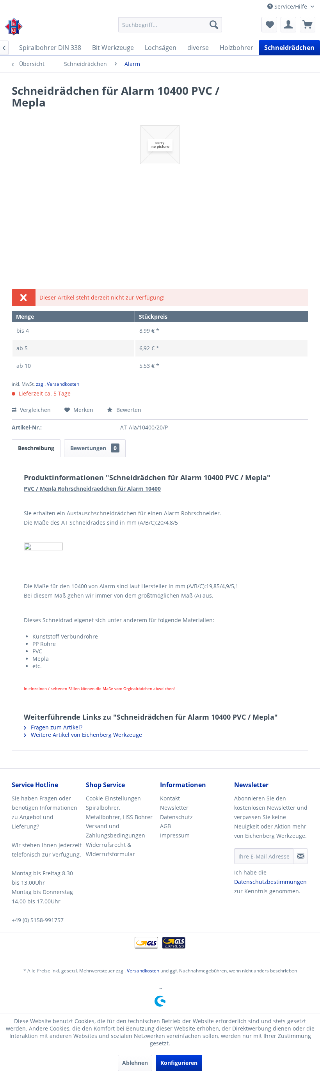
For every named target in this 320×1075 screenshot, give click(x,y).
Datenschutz (176, 817)
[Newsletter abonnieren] (300, 856)
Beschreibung (36, 448)
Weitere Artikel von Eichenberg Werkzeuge (85, 734)
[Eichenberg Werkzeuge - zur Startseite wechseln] (13, 26)
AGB (165, 826)
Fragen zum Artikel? (55, 727)
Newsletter (174, 807)
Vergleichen (34, 409)
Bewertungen (93, 448)
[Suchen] (214, 24)
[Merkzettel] (269, 24)
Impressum (175, 835)
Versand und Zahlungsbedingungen (115, 830)
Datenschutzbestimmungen (270, 881)
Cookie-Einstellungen (113, 798)
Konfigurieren (178, 1062)
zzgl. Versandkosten (57, 384)
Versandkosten (143, 970)
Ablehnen (135, 1062)
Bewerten (128, 409)
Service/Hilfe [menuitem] (291, 6)
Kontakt (170, 798)
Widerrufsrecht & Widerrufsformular (110, 849)
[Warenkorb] (307, 24)
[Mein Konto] (288, 24)
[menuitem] (170, 24)
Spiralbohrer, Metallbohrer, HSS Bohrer (119, 812)
